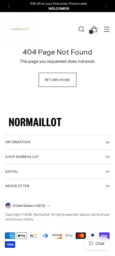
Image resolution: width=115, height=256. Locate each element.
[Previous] (8, 6)
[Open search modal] (81, 29)
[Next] (106, 6)
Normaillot (41, 214)
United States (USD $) (28, 206)
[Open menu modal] (107, 29)
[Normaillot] (20, 29)
